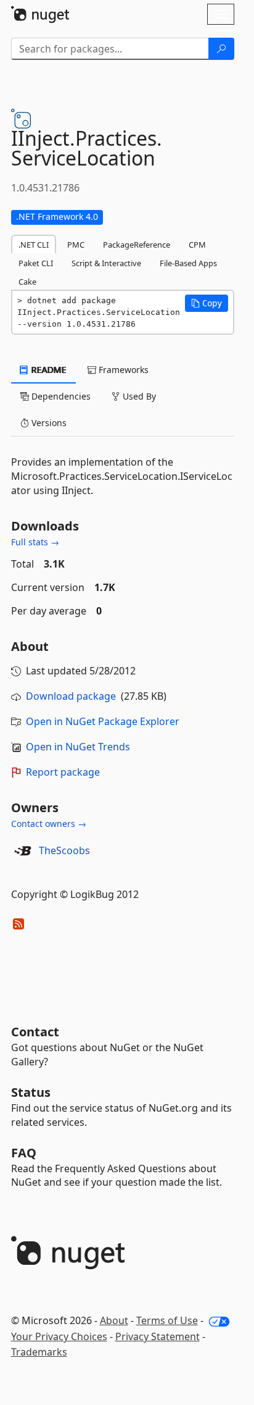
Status (31, 1092)
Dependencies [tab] (60, 396)
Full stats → (35, 542)
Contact (35, 1031)
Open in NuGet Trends (78, 746)
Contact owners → (48, 823)
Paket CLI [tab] (35, 263)
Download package (71, 696)
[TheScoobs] (23, 851)
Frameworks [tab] (122, 369)
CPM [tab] (197, 244)
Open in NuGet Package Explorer (102, 721)
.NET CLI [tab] (33, 244)
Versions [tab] (48, 423)
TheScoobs (64, 850)
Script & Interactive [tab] (106, 263)
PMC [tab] (75, 244)
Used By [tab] (138, 396)
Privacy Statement (157, 1336)
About (114, 1320)
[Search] (221, 49)
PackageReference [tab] (136, 244)
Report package (63, 772)
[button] (206, 303)
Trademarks (39, 1352)
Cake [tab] (27, 281)
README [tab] (48, 369)
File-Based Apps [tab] (188, 263)
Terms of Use (167, 1320)
